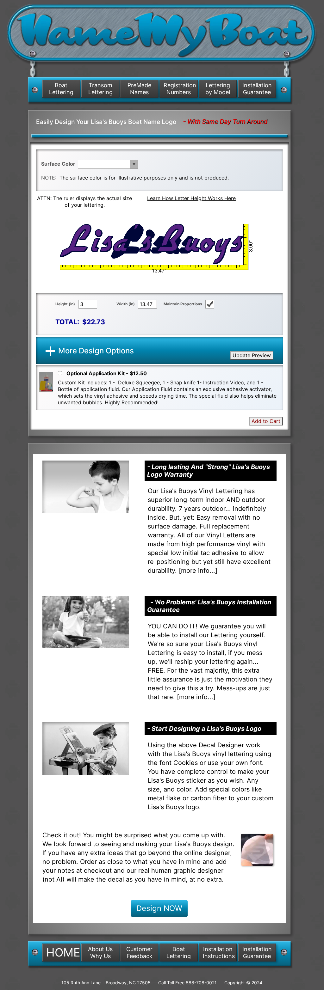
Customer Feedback (139, 952)
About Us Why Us (100, 952)
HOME (63, 952)
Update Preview (252, 355)
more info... (198, 570)
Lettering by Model (217, 88)
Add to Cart (266, 421)
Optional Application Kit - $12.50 (106, 373)
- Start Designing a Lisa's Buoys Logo (204, 728)
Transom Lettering (100, 88)
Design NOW (159, 908)
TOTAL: (67, 322)
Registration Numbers (180, 88)
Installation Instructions (219, 952)
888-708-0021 (201, 982)
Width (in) (125, 304)
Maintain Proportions (183, 304)
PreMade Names (139, 88)
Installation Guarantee (257, 88)
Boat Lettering (61, 88)
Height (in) (65, 304)
